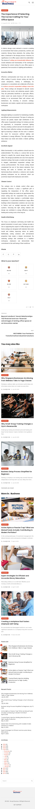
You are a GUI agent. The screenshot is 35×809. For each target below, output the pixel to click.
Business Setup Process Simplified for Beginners (16, 472)
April (5, 761)
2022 (4, 768)
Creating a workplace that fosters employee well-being (15, 622)
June (5, 758)
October (6, 753)
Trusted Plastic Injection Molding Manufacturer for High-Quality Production (18, 680)
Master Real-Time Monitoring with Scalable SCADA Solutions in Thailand (16, 724)
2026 (4, 744)
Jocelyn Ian (6, 389)
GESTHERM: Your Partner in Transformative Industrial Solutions (20, 334)
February (6, 765)
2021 (4, 770)
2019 (4, 773)
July (5, 756)
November (7, 751)
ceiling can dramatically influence (21, 60)
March (6, 763)
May (5, 759)
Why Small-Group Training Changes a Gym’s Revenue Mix (17, 425)
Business (4, 10)
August (6, 754)
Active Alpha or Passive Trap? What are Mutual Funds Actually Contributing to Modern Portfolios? (17, 530)
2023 (4, 749)
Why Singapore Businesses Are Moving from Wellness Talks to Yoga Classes (17, 379)
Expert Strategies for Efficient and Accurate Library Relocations (15, 577)
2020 (4, 771)
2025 (4, 746)
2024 (4, 747)
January (6, 766)
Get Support (17, 805)
